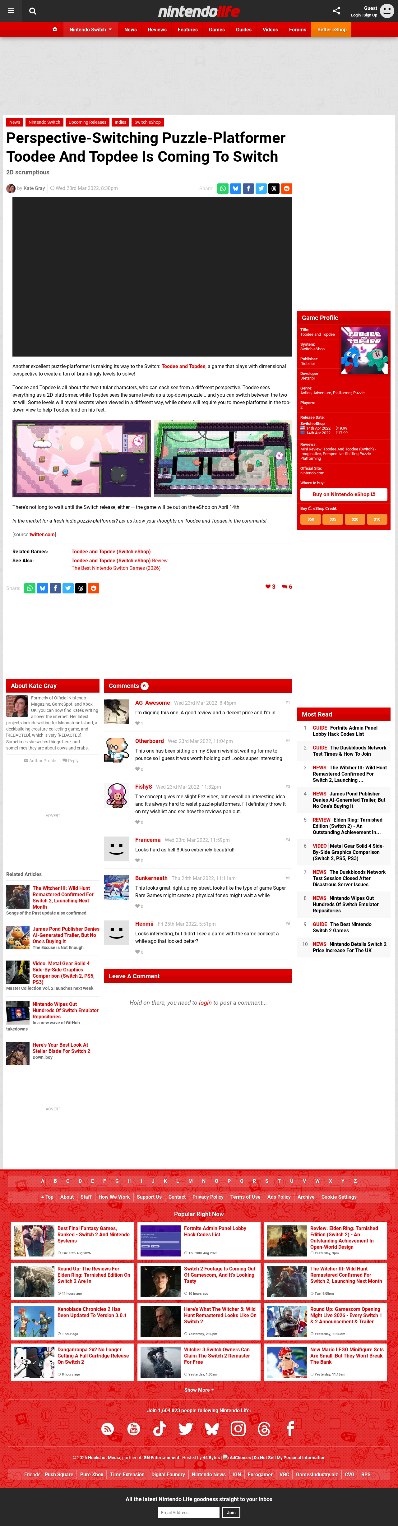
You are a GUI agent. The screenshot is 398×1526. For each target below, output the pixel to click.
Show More (197, 1390)
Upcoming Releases (87, 122)
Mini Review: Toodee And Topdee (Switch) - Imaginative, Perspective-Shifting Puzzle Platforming (338, 454)
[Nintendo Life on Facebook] (290, 1430)
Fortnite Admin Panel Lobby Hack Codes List (345, 731)
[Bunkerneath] (116, 897)
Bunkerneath (151, 878)
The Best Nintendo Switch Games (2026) (116, 568)
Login (356, 15)
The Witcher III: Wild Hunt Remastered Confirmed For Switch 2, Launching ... (350, 774)
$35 (333, 519)
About (67, 1197)
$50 (311, 519)
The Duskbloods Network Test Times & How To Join (349, 751)
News (14, 122)
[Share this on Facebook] (248, 188)
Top (48, 1197)
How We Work (114, 1197)
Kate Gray (34, 188)
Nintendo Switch (44, 122)
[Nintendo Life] (199, 11)
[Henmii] (116, 942)
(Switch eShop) (111, 552)
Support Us (149, 1197)
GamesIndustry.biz (317, 1475)
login (205, 1002)
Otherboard (149, 741)
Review (120, 561)
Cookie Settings (339, 1197)
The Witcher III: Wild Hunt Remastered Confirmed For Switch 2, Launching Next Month (63, 897)
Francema (148, 840)
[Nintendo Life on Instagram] (238, 1430)
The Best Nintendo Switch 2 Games (342, 927)
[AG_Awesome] (116, 721)
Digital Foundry (168, 1475)
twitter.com (42, 534)
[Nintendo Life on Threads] (264, 1430)
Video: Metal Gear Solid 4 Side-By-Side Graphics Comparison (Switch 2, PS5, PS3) (64, 973)
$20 (355, 519)
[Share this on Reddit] (286, 188)
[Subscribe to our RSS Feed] (107, 1430)
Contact (177, 1197)
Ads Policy (279, 1197)
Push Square (59, 1475)
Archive (306, 1197)
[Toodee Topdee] (81, 458)
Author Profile (42, 760)
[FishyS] (116, 805)
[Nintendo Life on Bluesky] (212, 1430)
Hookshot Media (104, 1457)
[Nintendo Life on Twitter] (185, 1430)
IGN (237, 1475)
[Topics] (11, 11)
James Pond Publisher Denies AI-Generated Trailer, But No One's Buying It (66, 935)
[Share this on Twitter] (261, 188)
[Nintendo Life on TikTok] (159, 1430)
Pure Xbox (91, 1475)
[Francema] (116, 858)
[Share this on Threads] (274, 188)
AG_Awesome (152, 702)
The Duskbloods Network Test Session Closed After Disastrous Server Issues (349, 878)
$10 (377, 519)
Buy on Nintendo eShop (342, 494)
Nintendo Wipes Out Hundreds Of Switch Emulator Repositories (66, 1010)
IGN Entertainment (160, 1457)
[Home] (55, 29)
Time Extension (127, 1475)
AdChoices (240, 1457)
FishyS (143, 786)
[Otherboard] (116, 760)
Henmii (144, 923)
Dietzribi (307, 363)
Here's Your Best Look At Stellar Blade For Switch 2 (61, 1048)
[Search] (33, 11)
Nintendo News (209, 1475)
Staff (86, 1197)
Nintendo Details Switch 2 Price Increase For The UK (349, 947)
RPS (366, 1475)
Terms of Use (245, 1197)
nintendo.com (312, 473)
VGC (284, 1475)
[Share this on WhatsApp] (223, 188)
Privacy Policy (208, 1197)
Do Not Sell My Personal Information (290, 1457)
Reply (73, 760)
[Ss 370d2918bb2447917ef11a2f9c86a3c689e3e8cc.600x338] (223, 458)
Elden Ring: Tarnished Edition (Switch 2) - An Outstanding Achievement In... (347, 826)
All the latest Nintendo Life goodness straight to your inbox (199, 1499)
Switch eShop (148, 122)
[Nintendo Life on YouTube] (133, 1430)
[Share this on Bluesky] (235, 188)
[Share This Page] (336, 11)
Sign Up (370, 15)
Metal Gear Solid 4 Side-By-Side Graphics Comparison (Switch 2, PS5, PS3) (348, 852)
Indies (120, 122)
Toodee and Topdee (184, 366)
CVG (349, 1475)
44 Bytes (211, 1457)
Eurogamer (260, 1475)
